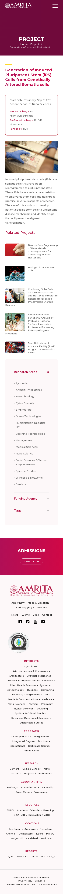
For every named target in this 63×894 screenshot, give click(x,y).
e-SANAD (19, 815)
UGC (43, 856)
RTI (33, 884)
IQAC (11, 856)
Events (26, 614)
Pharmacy (47, 704)
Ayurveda (21, 383)
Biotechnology (25, 396)
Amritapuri (15, 829)
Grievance (40, 881)
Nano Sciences (16, 704)
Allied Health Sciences (23, 685)
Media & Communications (23, 699)
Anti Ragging (24, 607)
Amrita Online (32, 750)
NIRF (35, 856)
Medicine (46, 699)
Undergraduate (20, 736)
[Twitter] (28, 621)
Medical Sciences (27, 447)
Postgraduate (41, 736)
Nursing (33, 704)
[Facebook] (20, 621)
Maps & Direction (38, 602)
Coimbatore (26, 833)
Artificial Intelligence (29, 389)
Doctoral (43, 741)
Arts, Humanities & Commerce (30, 671)
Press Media (23, 792)
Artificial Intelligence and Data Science (30, 680)
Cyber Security (25, 403)
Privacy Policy (25, 881)
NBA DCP (23, 856)
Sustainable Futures (31, 722)
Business (32, 689)
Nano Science (24, 453)
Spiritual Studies (26, 471)
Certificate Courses (39, 745)
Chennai (10, 833)
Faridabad (32, 838)
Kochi (39, 833)
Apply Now (31, 561)
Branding (48, 810)
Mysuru (50, 833)
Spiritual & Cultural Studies (30, 713)
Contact (47, 614)
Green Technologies (28, 416)
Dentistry (17, 694)
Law (46, 694)
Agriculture (30, 666)
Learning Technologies (30, 433)
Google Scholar (31, 768)
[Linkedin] (43, 621)
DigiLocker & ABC (39, 815)
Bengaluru (46, 829)
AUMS (10, 810)
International (17, 745)
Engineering (23, 409)
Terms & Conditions (47, 884)
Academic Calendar (28, 810)
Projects (35, 44)
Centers (21, 484)
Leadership (47, 787)
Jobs (36, 614)
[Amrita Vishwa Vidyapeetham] (18, 5)
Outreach (41, 607)
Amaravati (30, 829)
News (14, 614)
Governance (40, 792)
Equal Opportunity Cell (18, 884)
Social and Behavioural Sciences (30, 718)
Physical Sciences (23, 708)
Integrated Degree (23, 741)
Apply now (18, 602)
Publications (44, 773)
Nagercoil (17, 838)
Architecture (16, 675)
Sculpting (42, 708)
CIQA (52, 856)
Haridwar (46, 838)
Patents (16, 773)
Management (24, 440)
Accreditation (29, 787)
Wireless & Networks (29, 477)
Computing (47, 689)
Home (24, 44)
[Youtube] (35, 622)
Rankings (12, 787)
